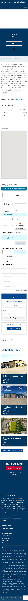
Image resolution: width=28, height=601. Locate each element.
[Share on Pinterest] (19, 99)
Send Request (14, 318)
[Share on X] (17, 99)
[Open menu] (25, 7)
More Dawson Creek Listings (12, 450)
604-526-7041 (12, 472)
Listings (8, 58)
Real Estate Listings (7, 528)
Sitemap (3, 599)
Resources (5, 540)
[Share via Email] (21, 99)
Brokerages (5, 538)
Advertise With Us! (14, 328)
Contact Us (5, 543)
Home (3, 58)
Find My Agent (6, 535)
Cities (3, 531)
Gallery (6, 27)
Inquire (14, 43)
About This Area (7, 533)
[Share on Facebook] (16, 99)
